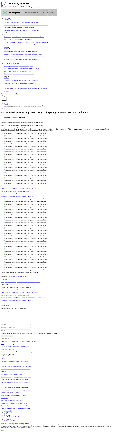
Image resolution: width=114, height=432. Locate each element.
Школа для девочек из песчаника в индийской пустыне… (16, 408)
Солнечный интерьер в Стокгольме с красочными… (14, 361)
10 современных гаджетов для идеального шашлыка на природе (21, 59)
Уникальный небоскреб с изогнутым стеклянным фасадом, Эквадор (22, 22)
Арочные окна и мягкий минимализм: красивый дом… (15, 369)
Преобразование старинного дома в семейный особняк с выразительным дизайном (26, 25)
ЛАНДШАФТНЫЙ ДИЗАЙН (12, 63)
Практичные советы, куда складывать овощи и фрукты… (16, 377)
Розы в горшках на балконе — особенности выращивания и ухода (21, 68)
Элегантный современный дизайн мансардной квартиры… (16, 366)
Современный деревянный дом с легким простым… (14, 403)
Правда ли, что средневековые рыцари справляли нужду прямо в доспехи (23, 54)
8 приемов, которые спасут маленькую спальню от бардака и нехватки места (24, 56)
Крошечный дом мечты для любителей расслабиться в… (16, 379)
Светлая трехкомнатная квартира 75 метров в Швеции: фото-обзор (21, 80)
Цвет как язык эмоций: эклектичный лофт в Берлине (18, 39)
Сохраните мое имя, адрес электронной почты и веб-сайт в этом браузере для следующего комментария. (30, 333)
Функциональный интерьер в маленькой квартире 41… (15, 390)
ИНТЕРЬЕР (7, 48)
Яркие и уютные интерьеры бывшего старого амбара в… (16, 363)
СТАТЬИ (6, 78)
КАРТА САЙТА (8, 411)
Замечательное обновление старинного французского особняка (20, 44)
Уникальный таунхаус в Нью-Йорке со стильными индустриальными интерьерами (26, 42)
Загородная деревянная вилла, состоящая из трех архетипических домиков (20, 282)
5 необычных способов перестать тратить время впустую (16, 287)
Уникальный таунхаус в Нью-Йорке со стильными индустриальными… (20, 351)
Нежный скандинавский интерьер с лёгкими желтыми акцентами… (19, 341)
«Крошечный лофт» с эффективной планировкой (14, 405)
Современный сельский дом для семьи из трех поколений (19, 27)
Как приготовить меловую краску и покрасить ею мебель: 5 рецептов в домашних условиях (28, 85)
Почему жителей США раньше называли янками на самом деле (20, 51)
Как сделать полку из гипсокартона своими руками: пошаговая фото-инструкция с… (26, 88)
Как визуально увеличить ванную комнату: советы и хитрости (20, 83)
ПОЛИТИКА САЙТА (9, 420)
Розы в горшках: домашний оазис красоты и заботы (17, 71)
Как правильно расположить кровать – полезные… (14, 395)
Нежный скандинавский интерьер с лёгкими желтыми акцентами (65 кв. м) (24, 37)
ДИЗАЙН (6, 34)
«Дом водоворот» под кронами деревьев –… (12, 374)
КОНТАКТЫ (7, 419)
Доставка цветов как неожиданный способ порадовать (18, 66)
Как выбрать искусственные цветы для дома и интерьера (19, 74)
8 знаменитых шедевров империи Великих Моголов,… (15, 382)
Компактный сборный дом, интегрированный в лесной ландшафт (21, 30)
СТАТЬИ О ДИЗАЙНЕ (10, 418)
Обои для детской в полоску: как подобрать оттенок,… (15, 387)
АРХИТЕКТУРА (8, 19)
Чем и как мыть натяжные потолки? (10, 392)
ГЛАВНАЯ (7, 18)
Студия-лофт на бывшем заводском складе (12, 400)
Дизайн (3, 108)
